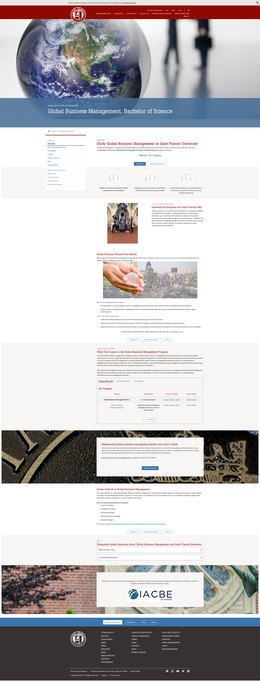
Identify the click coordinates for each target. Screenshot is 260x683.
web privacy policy (129, 3)
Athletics (144, 13)
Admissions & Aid (103, 13)
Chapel (103, 642)
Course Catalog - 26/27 (172, 400)
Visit (167, 10)
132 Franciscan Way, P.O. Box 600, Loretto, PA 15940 (108, 671)
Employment (105, 649)
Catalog (134, 639)
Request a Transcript (139, 652)
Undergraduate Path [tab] (106, 381)
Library (134, 649)
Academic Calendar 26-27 (141, 636)
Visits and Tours (52, 181)
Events (103, 652)
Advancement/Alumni (161, 13)
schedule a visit (177, 332)
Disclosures (166, 639)
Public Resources (107, 662)
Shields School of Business (56, 170)
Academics (118, 13)
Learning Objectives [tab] (123, 381)
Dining (103, 645)
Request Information (154, 10)
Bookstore (105, 636)
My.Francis (135, 645)
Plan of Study (191, 400)
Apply (173, 10)
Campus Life (131, 13)
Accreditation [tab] (139, 381)
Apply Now (131, 622)
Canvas (134, 642)
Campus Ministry (182, 13)
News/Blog (105, 658)
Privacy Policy (115, 675)
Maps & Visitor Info (108, 655)
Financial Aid (51, 174)
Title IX (164, 645)
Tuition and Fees (53, 177)
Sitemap (104, 675)
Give (179, 10)
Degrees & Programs (67, 131)
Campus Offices (106, 639)
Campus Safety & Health (170, 636)
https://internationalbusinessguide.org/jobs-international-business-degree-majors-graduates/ (133, 524)
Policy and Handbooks (170, 649)
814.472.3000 (135, 671)
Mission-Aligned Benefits (171, 642)
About (187, 16)
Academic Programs (54, 184)
